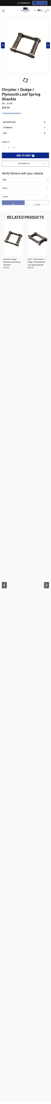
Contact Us (25, 3)
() (47, 10)
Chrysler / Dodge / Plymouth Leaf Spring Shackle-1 (11, 262)
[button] (40, 10)
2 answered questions (11, 113)
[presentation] (4, 585)
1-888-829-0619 (41, 3)
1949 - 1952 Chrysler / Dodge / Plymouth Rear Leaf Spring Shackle (36, 262)
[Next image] (48, 45)
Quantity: (6, 142)
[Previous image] (2, 45)
